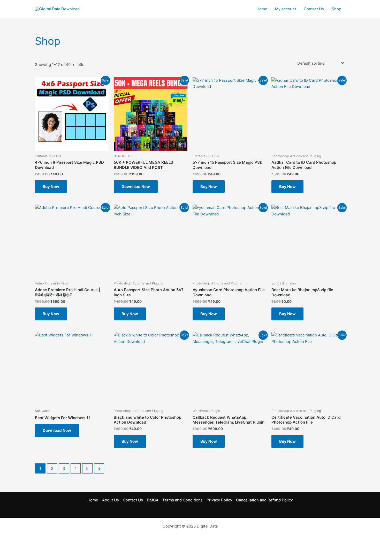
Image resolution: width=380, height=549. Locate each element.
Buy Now (51, 186)
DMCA (152, 500)
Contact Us (314, 8)
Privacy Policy (219, 500)
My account (285, 8)
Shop (336, 8)
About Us (110, 500)
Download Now (135, 186)
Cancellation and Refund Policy (264, 500)
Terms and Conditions (182, 500)
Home (261, 8)
